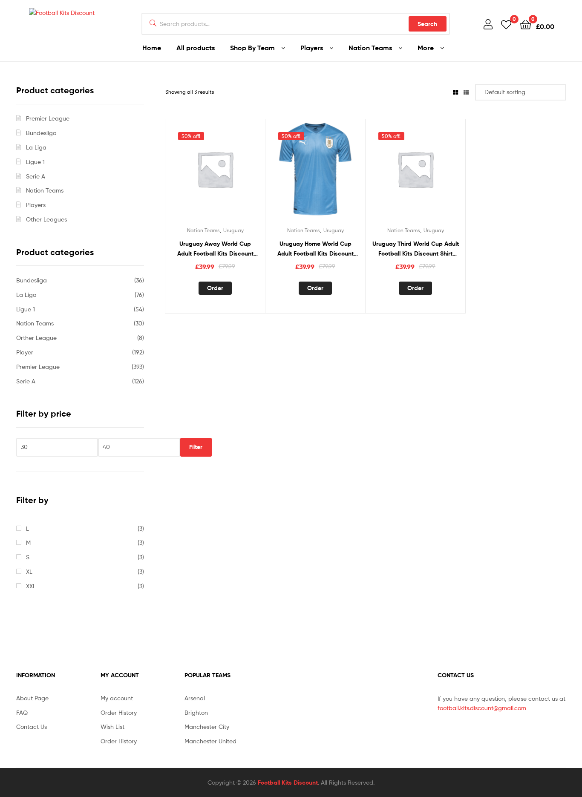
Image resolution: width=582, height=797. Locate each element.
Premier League (47, 118)
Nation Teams (370, 47)
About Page (32, 698)
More (426, 47)
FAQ (22, 712)
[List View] (466, 91)
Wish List (112, 726)
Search (427, 24)
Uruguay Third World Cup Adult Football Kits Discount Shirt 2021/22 (415, 249)
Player (24, 352)
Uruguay (233, 230)
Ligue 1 (35, 161)
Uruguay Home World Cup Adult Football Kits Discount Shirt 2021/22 (315, 249)
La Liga (36, 147)
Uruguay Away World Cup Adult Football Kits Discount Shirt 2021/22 (215, 249)
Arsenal (194, 698)
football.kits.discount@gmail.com (482, 707)
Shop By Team (252, 47)
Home (151, 47)
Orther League (36, 337)
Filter (195, 447)
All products (195, 47)
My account (117, 698)
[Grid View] (455, 91)
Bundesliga (41, 132)
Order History (119, 712)
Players (311, 47)
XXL (31, 586)
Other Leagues (46, 219)
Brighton (196, 712)
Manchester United (210, 741)
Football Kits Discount (288, 782)
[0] (506, 24)
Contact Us (31, 726)
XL (29, 571)
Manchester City (206, 726)
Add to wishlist (215, 173)
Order (215, 288)
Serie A (35, 176)
